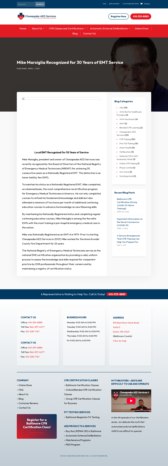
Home (22, 28)
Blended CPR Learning (129, 127)
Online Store (141, 28)
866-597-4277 (37, 326)
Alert (121, 123)
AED (121, 107)
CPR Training (125, 139)
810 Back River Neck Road (126, 322)
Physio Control (125, 167)
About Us (37, 28)
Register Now (118, 16)
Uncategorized (126, 176)
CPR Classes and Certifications (66, 28)
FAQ (104, 4)
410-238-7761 (32, 331)
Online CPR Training (128, 163)
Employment (114, 4)
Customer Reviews (131, 4)
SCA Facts (124, 172)
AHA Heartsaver (127, 119)
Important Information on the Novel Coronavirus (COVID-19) (130, 222)
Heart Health (125, 147)
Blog (75, 33)
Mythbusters (125, 152)
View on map (119, 340)
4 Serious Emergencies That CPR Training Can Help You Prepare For (128, 238)
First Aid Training (126, 143)
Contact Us (89, 33)
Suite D (116, 327)
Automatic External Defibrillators (109, 28)
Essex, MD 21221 (121, 331)
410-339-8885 (141, 16)
